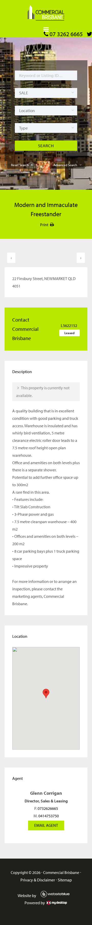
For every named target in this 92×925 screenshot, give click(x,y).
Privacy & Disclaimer (37, 879)
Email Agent (46, 825)
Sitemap (65, 879)
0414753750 (48, 815)
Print (44, 224)
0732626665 (48, 808)
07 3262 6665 (65, 34)
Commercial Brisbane (61, 872)
